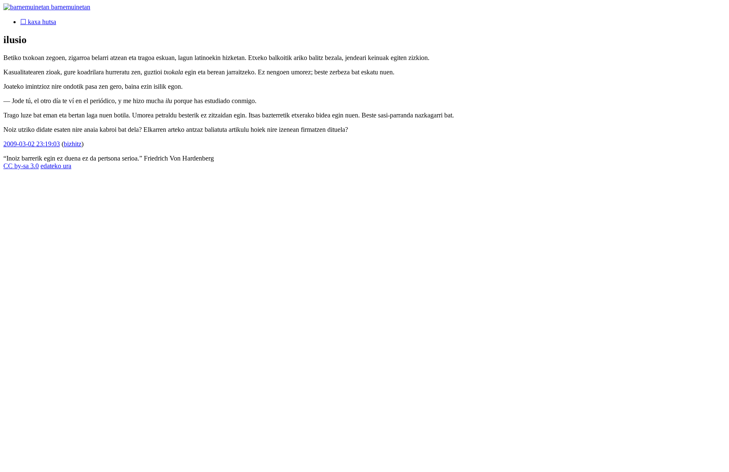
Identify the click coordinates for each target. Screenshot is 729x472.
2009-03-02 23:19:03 (31, 143)
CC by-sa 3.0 (21, 165)
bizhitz (72, 143)
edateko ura (55, 165)
